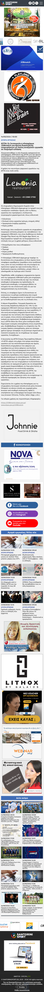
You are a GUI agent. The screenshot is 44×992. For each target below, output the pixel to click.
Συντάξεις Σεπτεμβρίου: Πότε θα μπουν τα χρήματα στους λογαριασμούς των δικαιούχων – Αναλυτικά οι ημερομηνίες (32, 614)
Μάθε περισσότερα (22, 990)
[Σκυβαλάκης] (28, 41)
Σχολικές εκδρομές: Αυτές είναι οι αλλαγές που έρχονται (11, 611)
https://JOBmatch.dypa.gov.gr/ (13, 403)
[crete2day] (23, 925)
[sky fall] (13, 41)
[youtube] (33, 3)
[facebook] (30, 3)
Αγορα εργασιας (8, 140)
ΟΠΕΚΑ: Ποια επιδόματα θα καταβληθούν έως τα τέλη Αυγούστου (31, 584)
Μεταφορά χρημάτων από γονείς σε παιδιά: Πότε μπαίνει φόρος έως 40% (11, 557)
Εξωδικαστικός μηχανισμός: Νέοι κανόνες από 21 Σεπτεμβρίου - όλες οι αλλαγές (32, 558)
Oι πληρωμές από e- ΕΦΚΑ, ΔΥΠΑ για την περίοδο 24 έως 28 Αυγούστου (9, 585)
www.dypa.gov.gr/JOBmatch (12, 405)
